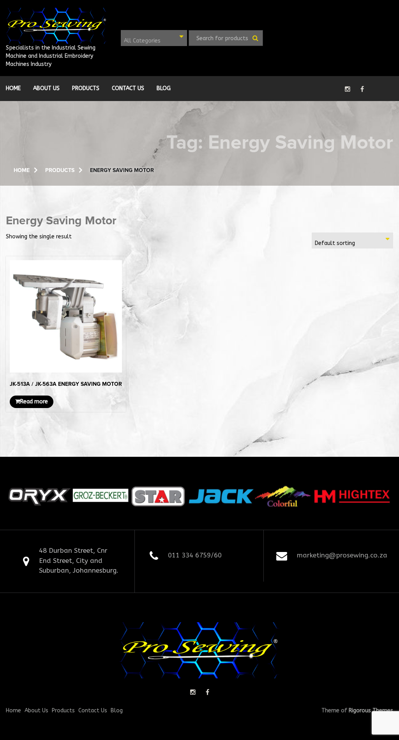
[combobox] (154, 38)
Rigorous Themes (371, 710)
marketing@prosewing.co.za (342, 555)
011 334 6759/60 (195, 555)
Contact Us (128, 88)
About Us (46, 88)
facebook (362, 89)
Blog (164, 88)
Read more (34, 401)
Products (85, 88)
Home (13, 88)
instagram (347, 89)
